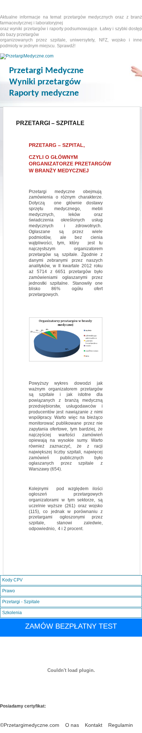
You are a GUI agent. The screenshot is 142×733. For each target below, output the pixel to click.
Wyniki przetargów (45, 82)
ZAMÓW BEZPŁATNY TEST (71, 626)
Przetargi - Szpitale (21, 601)
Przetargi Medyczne (46, 70)
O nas (72, 725)
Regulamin (120, 725)
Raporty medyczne (44, 93)
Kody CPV (12, 579)
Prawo (8, 590)
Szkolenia (12, 612)
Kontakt (93, 725)
